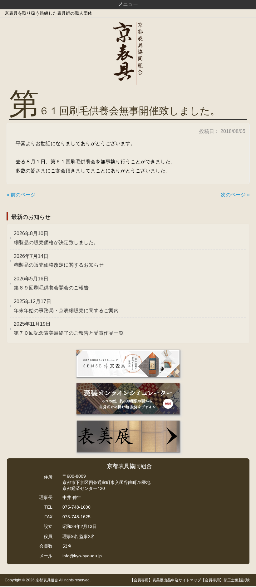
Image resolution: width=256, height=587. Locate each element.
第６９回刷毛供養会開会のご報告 (51, 283)
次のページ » (235, 194)
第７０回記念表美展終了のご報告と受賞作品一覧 (69, 328)
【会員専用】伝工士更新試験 (225, 580)
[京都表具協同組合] (128, 53)
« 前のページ (21, 194)
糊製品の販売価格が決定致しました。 (56, 238)
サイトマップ (190, 580)
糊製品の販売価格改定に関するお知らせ (59, 261)
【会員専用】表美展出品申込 (154, 580)
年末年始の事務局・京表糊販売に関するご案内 (66, 306)
